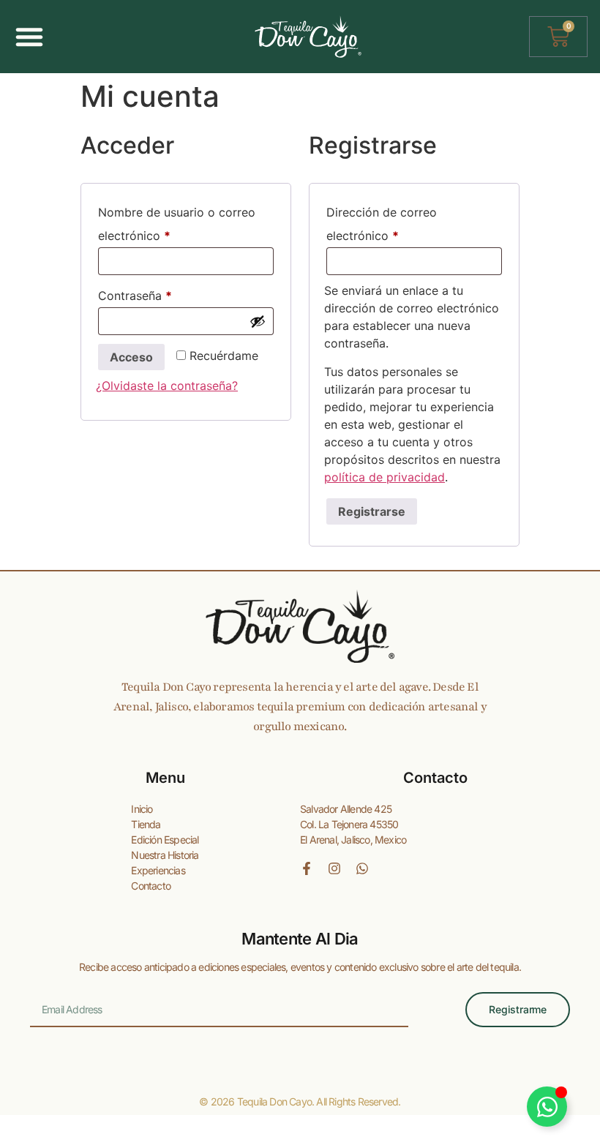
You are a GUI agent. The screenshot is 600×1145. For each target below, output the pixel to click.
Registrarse (371, 511)
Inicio (141, 809)
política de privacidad (384, 477)
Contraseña (165, 293)
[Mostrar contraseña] (258, 321)
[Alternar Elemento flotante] (547, 1106)
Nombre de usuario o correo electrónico (176, 221)
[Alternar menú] (29, 36)
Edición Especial (164, 839)
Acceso (131, 357)
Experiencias (157, 870)
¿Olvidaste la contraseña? (167, 385)
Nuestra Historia (164, 855)
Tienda (145, 824)
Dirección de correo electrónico (393, 221)
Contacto (150, 885)
